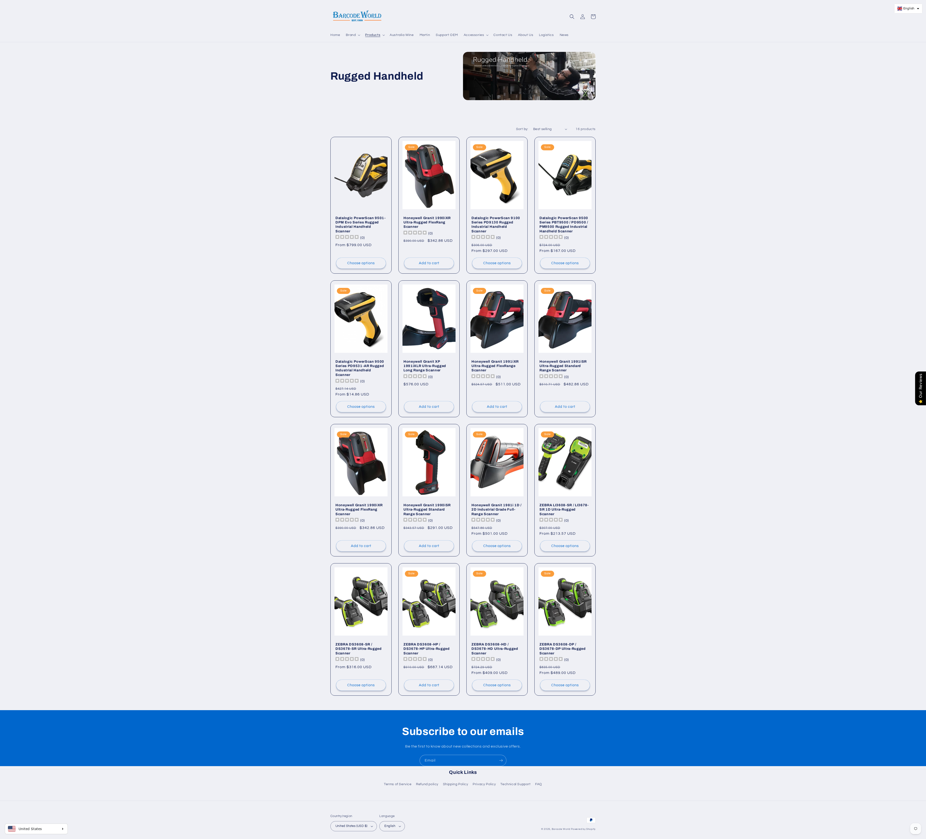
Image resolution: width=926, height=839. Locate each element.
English (389, 826)
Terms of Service (398, 784)
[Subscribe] (501, 760)
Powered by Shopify (583, 829)
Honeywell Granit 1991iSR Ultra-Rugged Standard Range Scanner (563, 366)
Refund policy (427, 784)
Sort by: (522, 129)
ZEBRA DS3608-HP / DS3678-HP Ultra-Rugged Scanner (426, 648)
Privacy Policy (484, 784)
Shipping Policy (455, 784)
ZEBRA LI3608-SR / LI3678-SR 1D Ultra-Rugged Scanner (564, 509)
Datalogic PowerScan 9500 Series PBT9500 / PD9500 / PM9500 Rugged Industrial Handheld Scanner (563, 224)
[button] (352, 35)
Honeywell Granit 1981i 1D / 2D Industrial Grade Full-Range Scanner (496, 509)
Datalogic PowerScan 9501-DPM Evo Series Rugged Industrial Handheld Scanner (360, 224)
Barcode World (561, 829)
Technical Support (515, 784)
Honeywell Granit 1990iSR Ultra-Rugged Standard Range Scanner (427, 509)
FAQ (538, 784)
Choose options (361, 263)
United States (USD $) (351, 826)
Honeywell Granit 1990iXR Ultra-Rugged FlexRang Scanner (427, 222)
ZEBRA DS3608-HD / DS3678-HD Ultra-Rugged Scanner (494, 648)
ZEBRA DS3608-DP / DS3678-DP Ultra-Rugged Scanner (562, 648)
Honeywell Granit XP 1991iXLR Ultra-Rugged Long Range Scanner (424, 366)
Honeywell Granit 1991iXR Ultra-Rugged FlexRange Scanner (495, 366)
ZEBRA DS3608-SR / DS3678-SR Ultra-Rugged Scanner (358, 648)
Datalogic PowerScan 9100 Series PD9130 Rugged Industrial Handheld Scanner (495, 224)
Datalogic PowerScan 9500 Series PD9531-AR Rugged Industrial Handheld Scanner (359, 368)
